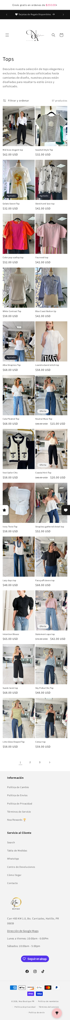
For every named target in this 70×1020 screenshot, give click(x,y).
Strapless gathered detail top (49, 526)
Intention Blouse (11, 634)
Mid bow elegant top (13, 149)
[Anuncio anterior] (7, 15)
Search (11, 842)
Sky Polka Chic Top (44, 688)
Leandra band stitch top (47, 365)
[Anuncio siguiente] (63, 15)
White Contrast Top (12, 311)
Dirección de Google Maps (22, 931)
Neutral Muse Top (43, 418)
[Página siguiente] (49, 762)
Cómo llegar (14, 875)
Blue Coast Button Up (45, 311)
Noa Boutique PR (26, 1001)
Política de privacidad (25, 1007)
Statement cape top (45, 634)
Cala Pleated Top (11, 418)
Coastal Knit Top (43, 472)
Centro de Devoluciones (21, 867)
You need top (41, 257)
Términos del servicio (49, 1007)
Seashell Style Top (44, 149)
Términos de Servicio (19, 811)
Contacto (12, 883)
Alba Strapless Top (12, 365)
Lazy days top (9, 580)
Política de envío (37, 1012)
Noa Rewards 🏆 (16, 819)
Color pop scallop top (13, 257)
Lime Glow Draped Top (14, 741)
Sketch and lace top (45, 203)
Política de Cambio (18, 787)
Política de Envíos (17, 795)
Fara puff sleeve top (45, 580)
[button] (7, 35)
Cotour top (40, 741)
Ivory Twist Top (10, 526)
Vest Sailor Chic (10, 472)
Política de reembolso (48, 1001)
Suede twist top (10, 688)
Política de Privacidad (19, 803)
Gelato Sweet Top (11, 203)
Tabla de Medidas (17, 850)
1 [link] (20, 762)
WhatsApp (13, 858)
